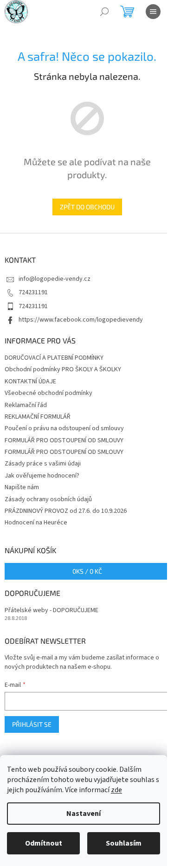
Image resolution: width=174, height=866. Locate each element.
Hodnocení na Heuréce (36, 522)
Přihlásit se (32, 724)
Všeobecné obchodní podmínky (48, 393)
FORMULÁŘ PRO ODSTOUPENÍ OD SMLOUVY (64, 440)
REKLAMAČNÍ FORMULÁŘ (38, 416)
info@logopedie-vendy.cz (54, 279)
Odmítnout (43, 843)
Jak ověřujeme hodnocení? (42, 475)
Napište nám (22, 487)
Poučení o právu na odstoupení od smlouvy (64, 428)
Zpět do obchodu (87, 207)
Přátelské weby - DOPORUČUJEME (51, 610)
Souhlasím (124, 843)
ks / (87, 571)
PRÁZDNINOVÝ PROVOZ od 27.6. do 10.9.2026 (66, 511)
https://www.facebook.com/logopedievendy (81, 319)
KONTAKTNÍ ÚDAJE (30, 381)
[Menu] (153, 11)
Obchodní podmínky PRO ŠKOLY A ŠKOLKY (63, 369)
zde (116, 790)
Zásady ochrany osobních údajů (48, 499)
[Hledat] (104, 11)
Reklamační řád (26, 405)
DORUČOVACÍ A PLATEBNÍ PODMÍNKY (54, 357)
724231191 (33, 292)
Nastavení (83, 813)
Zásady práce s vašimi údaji (43, 463)
